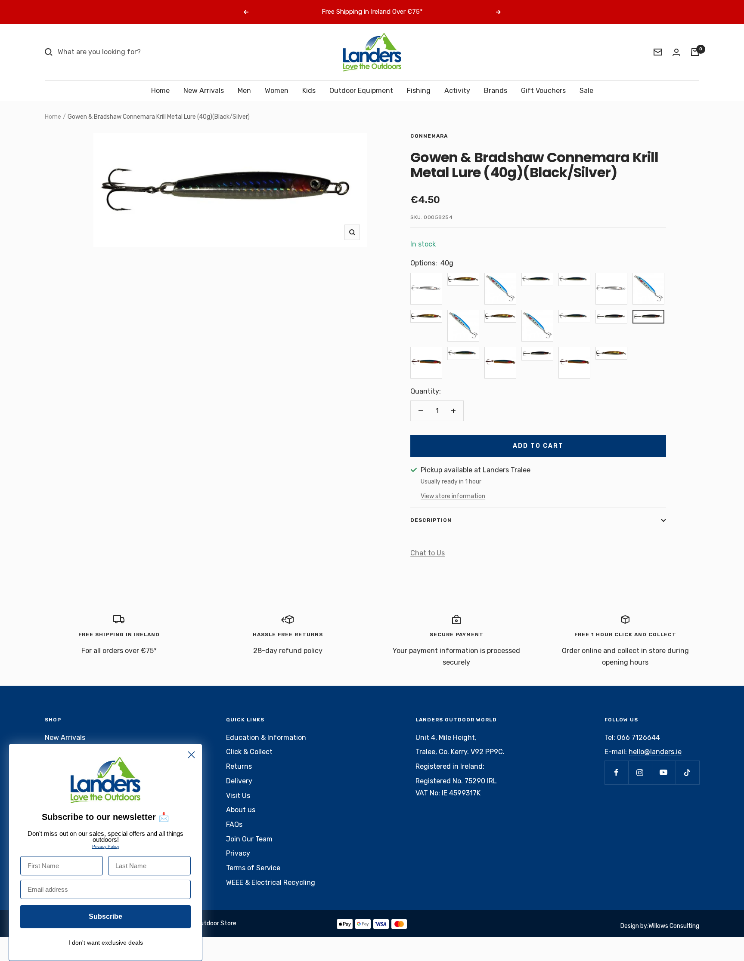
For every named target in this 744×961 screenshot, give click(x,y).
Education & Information (266, 737)
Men (244, 90)
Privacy (238, 853)
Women (276, 90)
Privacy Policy (105, 846)
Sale (586, 90)
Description (431, 520)
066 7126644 (638, 737)
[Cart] (695, 52)
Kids (309, 90)
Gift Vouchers (543, 90)
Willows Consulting (673, 926)
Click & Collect (249, 752)
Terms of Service (253, 868)
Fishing (419, 90)
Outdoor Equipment (361, 90)
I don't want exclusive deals (105, 942)
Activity (457, 90)
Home (160, 90)
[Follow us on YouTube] (664, 772)
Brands (495, 90)
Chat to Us (427, 553)
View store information (453, 496)
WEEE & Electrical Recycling (270, 882)
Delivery (239, 781)
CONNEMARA (429, 136)
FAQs (234, 824)
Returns (239, 766)
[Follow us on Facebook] (616, 772)
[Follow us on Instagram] (640, 772)
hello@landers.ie (655, 752)
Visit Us (238, 796)
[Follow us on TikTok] (687, 772)
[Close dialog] (191, 754)
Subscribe (105, 916)
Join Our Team (249, 839)
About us (240, 810)
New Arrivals (203, 90)
